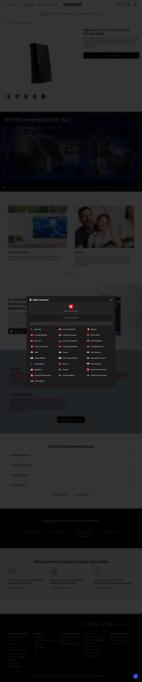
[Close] (111, 300)
